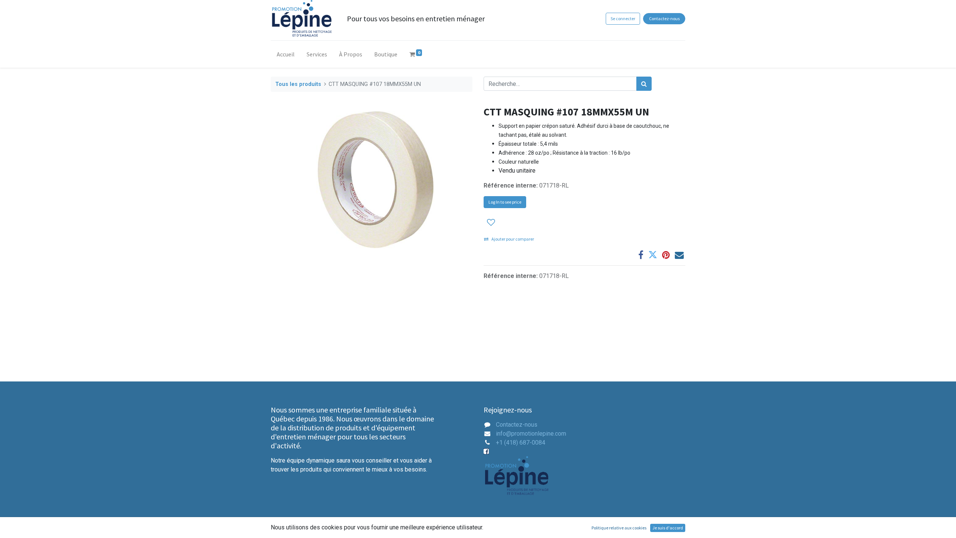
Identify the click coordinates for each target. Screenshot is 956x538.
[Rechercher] (644, 84)
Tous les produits (298, 84)
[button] (491, 222)
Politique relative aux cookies (619, 528)
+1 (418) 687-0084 (520, 442)
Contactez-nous (664, 18)
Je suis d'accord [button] (667, 528)
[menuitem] (286, 56)
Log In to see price (504, 202)
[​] (487, 451)
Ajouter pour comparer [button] (512, 239)
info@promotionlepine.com (531, 433)
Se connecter (623, 18)
